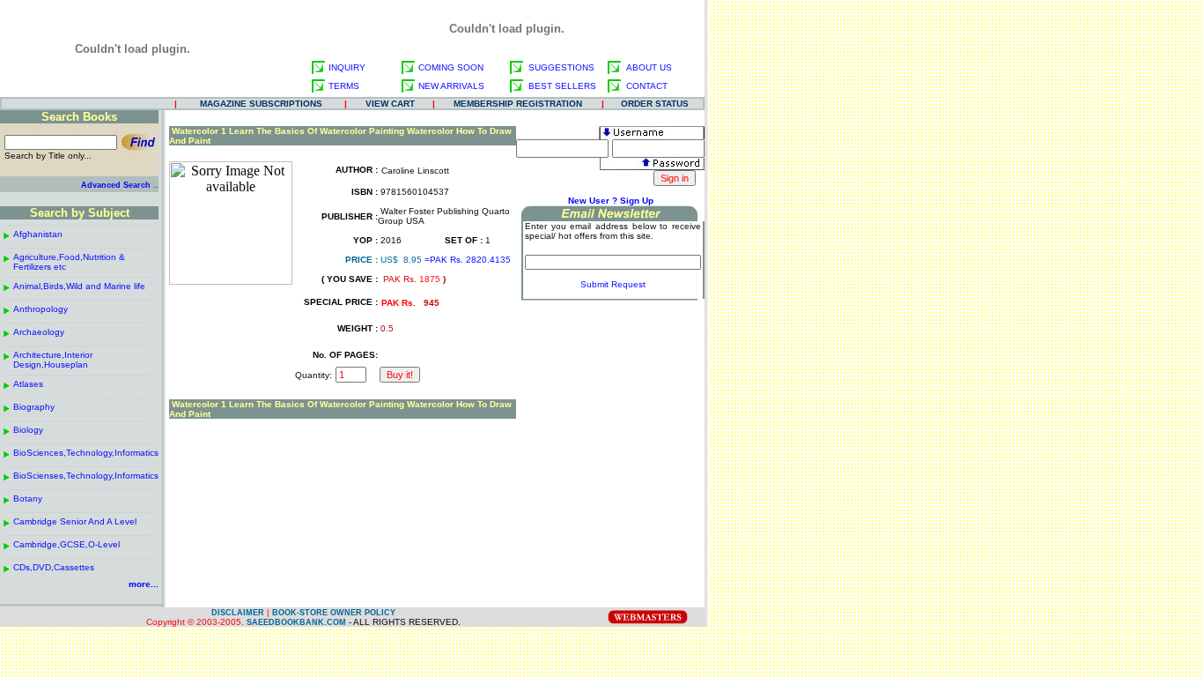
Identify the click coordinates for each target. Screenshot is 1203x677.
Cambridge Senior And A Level (75, 521)
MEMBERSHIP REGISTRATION (518, 103)
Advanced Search (116, 185)
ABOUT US (649, 67)
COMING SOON (450, 67)
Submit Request (613, 284)
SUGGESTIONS (561, 67)
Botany (27, 498)
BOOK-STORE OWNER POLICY (333, 612)
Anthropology (40, 309)
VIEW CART (390, 103)
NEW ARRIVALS (451, 86)
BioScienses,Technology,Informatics (86, 475)
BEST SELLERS (562, 86)
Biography (34, 407)
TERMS (343, 86)
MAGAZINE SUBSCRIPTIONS (261, 103)
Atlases (28, 384)
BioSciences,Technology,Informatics (86, 453)
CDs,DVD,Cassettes (53, 567)
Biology (28, 430)
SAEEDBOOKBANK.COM (296, 622)
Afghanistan (38, 234)
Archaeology (38, 332)
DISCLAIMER (237, 612)
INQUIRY (346, 67)
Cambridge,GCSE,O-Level (66, 544)
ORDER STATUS (655, 103)
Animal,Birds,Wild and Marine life (79, 286)
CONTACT (647, 86)
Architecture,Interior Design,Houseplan (52, 359)
